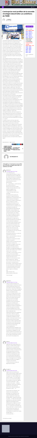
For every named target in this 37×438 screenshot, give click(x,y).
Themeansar (27, 436)
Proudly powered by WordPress (13, 436)
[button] (34, 7)
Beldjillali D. (9, 19)
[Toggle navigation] (32, 7)
